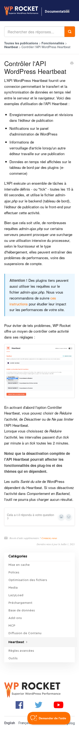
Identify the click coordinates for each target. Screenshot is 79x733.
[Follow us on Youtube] (58, 705)
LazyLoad (15, 595)
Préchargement (20, 603)
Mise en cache (19, 565)
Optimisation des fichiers (27, 580)
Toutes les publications (21, 43)
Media (13, 587)
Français (24, 723)
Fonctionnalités (53, 43)
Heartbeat (11, 47)
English (9, 723)
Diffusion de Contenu (25, 633)
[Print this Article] (72, 63)
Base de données (21, 610)
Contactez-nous (49, 538)
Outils (12, 658)
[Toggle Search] (69, 31)
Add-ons (15, 618)
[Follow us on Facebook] (19, 705)
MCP (11, 625)
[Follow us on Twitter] (38, 705)
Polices (13, 572)
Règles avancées (21, 650)
